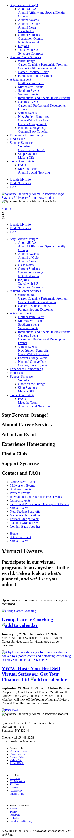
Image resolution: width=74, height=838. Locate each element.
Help (13, 187)
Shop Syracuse (27, 154)
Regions (23, 46)
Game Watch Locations (33, 120)
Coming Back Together (33, 131)
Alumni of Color (29, 23)
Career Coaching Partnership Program (42, 64)
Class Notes (26, 31)
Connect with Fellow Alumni (37, 68)
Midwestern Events (30, 87)
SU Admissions (17, 781)
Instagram (15, 814)
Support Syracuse (21, 142)
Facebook (14, 808)
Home (14, 533)
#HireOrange (26, 61)
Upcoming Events (18, 751)
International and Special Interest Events (44, 98)
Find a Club (17, 139)
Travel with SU (28, 49)
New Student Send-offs (33, 116)
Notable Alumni (28, 42)
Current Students (29, 35)
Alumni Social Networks (34, 172)
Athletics (14, 787)
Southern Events (28, 90)
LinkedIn (14, 818)
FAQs (22, 165)
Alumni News (27, 27)
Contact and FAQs (22, 161)
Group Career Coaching (27, 619)
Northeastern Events (31, 83)
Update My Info (20, 179)
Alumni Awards (28, 20)
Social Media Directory (21, 821)
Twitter (13, 811)
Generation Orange (30, 38)
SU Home (15, 778)
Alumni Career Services (25, 57)
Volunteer (24, 146)
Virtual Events (27, 113)
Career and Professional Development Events (39, 504)
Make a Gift (26, 157)
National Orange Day (32, 128)
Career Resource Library (34, 72)
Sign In (6, 208)
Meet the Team (27, 168)
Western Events (28, 94)
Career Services (17, 754)
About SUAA (27, 9)
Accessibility (16, 790)
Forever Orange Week (32, 124)
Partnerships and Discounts (35, 75)
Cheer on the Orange (31, 150)
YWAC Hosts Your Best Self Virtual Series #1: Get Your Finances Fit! (31, 674)
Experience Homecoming (26, 135)
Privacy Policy (17, 793)
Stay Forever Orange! (24, 5)
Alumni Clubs (17, 757)
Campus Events (28, 101)
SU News (15, 784)
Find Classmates (20, 183)
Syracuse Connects (30, 53)
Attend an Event (20, 79)
